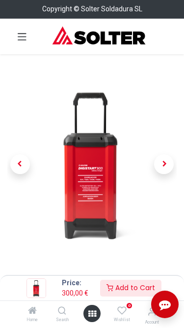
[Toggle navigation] (22, 36)
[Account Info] (152, 311)
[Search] (62, 311)
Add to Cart (134, 288)
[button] (20, 164)
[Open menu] (92, 314)
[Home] (32, 311)
